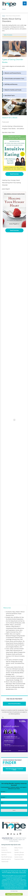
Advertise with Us (6, 859)
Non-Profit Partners (6, 857)
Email (2, 802)
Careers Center (18, 857)
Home (3, 15)
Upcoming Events (19, 854)
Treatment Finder (19, 859)
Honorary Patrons (6, 852)
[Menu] (25, 3)
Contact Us (4, 850)
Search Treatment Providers (14, 894)
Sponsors (4, 854)
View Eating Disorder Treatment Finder (14, 769)
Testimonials (4, 861)
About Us (4, 9)
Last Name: (3, 797)
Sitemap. (9, 872)
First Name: (3, 791)
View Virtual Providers (14, 703)
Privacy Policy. (15, 872)
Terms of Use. (22, 872)
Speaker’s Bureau (19, 852)
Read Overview (14, 174)
